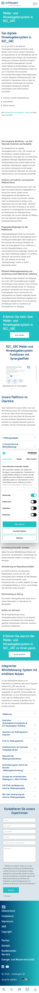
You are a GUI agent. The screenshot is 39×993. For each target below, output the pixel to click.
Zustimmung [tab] (7, 459)
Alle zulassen (19, 524)
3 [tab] (18, 389)
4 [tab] (21, 389)
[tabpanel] (19, 376)
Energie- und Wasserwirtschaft (18, 959)
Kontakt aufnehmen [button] (19, 654)
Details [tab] (19, 459)
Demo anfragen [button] (19, 335)
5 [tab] (24, 389)
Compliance (8, 915)
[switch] (34, 501)
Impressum (7, 921)
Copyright (7, 931)
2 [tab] (15, 389)
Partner (6, 940)
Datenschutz (8, 910)
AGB (4, 926)
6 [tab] (27, 389)
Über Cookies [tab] (32, 459)
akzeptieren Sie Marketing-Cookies (17, 112)
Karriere (6, 954)
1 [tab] (12, 389)
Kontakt (6, 945)
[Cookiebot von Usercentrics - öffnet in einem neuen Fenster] (28, 453)
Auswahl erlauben (19, 531)
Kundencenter (9, 950)
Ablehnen (19, 538)
